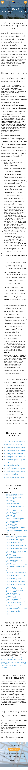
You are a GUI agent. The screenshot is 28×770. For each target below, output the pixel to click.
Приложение (4, 667)
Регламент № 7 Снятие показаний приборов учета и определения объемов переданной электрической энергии (16, 530)
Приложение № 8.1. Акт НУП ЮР (14, 560)
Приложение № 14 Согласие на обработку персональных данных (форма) (14, 613)
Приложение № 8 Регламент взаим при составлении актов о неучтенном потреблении (16, 557)
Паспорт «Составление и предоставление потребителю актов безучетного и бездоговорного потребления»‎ (14, 473)
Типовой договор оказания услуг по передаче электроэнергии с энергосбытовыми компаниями (15, 496)
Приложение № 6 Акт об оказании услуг (16, 551)
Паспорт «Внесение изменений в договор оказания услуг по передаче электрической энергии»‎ (14, 444)
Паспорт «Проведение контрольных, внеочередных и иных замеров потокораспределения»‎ (13, 465)
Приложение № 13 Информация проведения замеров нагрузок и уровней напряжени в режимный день (16, 608)
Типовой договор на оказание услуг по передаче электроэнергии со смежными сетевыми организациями (16, 572)
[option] (14, 9)
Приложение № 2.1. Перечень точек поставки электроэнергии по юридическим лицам (15, 503)
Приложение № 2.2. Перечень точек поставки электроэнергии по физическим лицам (16, 508)
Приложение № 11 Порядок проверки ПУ (16, 565)
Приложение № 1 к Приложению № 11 (15, 566)
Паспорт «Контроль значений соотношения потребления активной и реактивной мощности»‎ (14, 461)
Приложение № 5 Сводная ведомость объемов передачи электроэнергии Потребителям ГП (15, 586)
